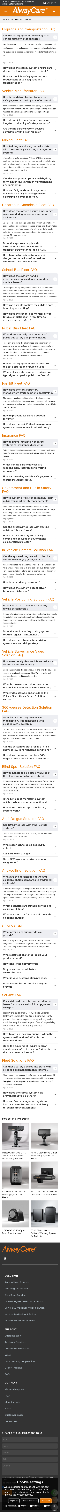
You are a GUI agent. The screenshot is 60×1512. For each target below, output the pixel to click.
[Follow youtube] (5, 1258)
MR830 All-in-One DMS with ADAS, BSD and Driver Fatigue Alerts (14, 1155)
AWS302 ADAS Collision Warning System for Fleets (14, 1194)
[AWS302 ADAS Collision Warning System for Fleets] (15, 1175)
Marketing (50, 1506)
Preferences (37, 1506)
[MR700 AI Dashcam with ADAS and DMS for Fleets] (44, 1175)
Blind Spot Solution (15, 1295)
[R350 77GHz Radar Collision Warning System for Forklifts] (44, 1214)
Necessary (12, 1506)
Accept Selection (30, 1500)
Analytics (25, 1506)
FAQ (7, 1374)
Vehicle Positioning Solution (20, 1314)
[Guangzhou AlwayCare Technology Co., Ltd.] (30, 11)
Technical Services (15, 1342)
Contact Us (11, 1421)
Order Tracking (13, 1367)
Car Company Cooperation (20, 1361)
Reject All (14, 1500)
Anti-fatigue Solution (16, 1288)
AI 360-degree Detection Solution (24, 1301)
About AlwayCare (14, 1389)
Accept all (46, 1500)
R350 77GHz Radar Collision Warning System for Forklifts (44, 1233)
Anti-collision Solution (17, 1282)
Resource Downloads (17, 1348)
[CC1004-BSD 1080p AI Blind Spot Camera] (15, 1214)
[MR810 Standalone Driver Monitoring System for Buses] (44, 1136)
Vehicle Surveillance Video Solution (25, 1307)
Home (6, 19)
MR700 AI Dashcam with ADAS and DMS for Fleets (44, 1193)
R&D (7, 1395)
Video (8, 1355)
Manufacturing (13, 1402)
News (8, 1408)
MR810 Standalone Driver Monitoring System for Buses (44, 1155)
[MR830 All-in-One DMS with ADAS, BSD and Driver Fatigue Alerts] (15, 1136)
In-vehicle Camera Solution (20, 1320)
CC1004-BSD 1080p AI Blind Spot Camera (13, 1232)
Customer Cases (14, 1414)
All (12, 19)
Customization (13, 1335)
